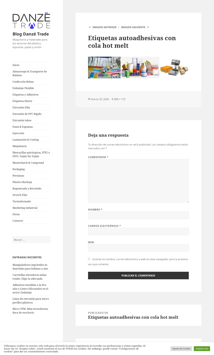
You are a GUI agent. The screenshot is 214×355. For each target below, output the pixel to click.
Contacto (18, 220)
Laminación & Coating (26, 139)
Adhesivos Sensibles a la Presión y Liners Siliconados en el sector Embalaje (30, 288)
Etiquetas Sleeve (22, 101)
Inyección (18, 133)
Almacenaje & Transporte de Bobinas (30, 73)
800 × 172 (119, 99)
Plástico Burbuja (22, 182)
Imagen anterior (105, 27)
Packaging (19, 169)
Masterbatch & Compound (28, 162)
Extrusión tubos (22, 120)
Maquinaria (20, 146)
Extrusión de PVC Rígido (27, 114)
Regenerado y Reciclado (27, 188)
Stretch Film (20, 195)
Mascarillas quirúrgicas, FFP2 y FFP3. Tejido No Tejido (31, 154)
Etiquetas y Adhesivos (26, 94)
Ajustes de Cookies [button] (181, 348)
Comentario (98, 157)
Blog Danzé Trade (31, 34)
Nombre (95, 209)
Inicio (16, 65)
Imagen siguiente (133, 27)
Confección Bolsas (23, 81)
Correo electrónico (104, 226)
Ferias (16, 214)
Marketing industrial (25, 208)
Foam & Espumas (23, 126)
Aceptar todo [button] (202, 348)
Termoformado (22, 201)
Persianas (18, 175)
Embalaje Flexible (23, 88)
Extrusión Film (21, 107)
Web (91, 242)
